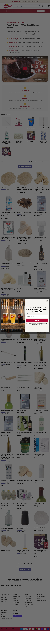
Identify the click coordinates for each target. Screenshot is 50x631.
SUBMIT (37, 320)
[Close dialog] (47, 301)
